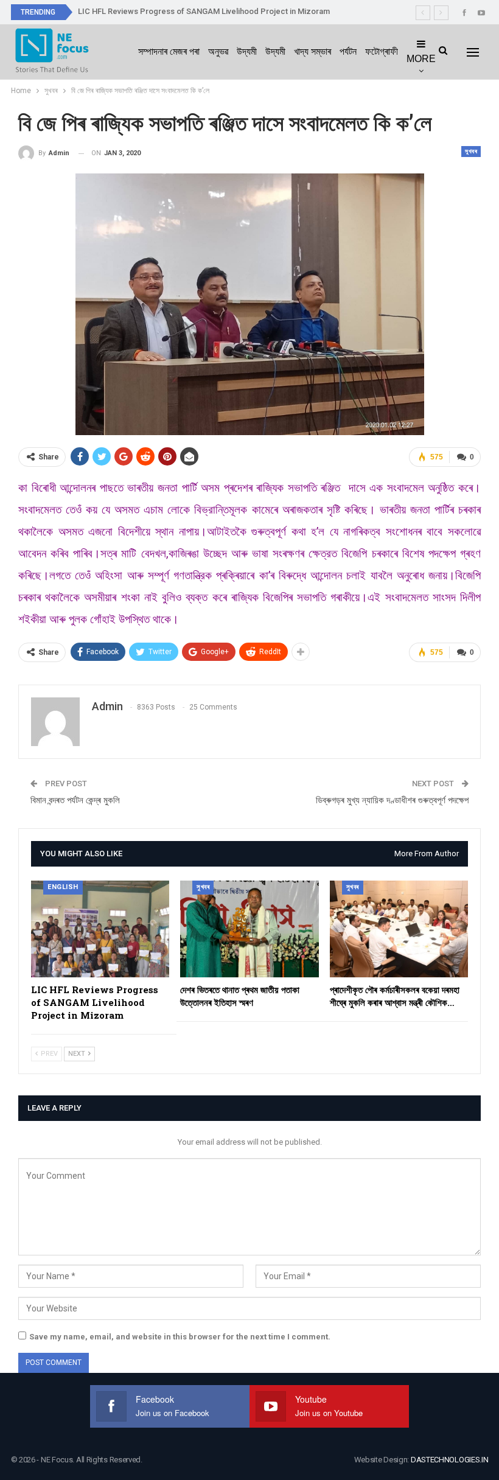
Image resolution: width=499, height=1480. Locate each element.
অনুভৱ (218, 51)
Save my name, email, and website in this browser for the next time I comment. (179, 1336)
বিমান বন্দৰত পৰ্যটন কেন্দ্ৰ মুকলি (75, 800)
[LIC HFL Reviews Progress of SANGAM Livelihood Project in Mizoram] (100, 929)
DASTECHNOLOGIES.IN (450, 1459)
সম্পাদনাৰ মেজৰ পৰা (169, 51)
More (421, 59)
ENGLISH (63, 887)
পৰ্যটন (348, 51)
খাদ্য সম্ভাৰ (312, 51)
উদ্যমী (247, 51)
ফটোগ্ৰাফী (381, 51)
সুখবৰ (471, 151)
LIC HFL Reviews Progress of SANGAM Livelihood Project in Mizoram (204, 11)
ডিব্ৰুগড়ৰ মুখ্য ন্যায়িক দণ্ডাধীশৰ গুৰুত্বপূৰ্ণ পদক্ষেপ (392, 800)
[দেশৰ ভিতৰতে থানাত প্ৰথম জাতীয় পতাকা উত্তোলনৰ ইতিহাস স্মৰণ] (249, 929)
